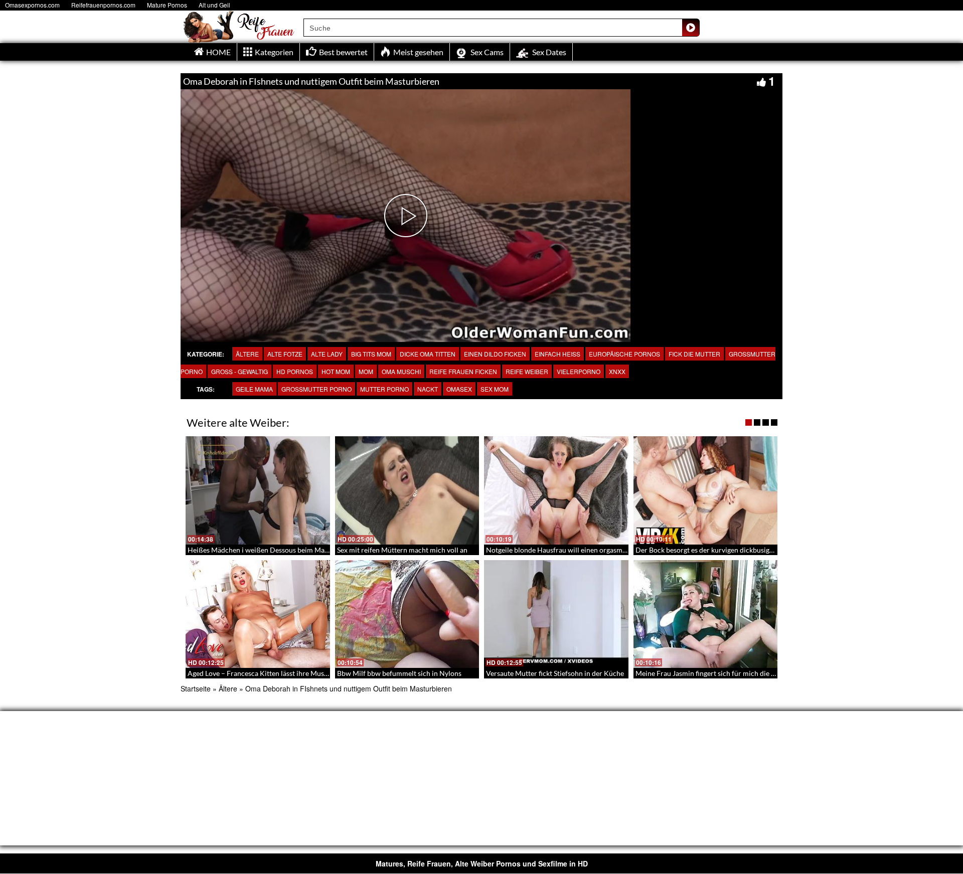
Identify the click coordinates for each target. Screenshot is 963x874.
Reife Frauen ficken (463, 371)
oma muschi (401, 371)
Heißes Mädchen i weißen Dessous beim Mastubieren (271, 550)
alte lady (327, 353)
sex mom (494, 389)
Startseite (196, 688)
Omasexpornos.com (32, 5)
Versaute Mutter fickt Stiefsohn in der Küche (555, 673)
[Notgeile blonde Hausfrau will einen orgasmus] (556, 490)
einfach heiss (557, 353)
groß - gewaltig (239, 371)
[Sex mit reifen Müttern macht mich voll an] (407, 490)
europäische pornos (624, 353)
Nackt (427, 389)
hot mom (336, 371)
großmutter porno (316, 389)
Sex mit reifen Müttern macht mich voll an (402, 550)
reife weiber (527, 371)
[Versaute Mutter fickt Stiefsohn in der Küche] (556, 614)
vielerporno (578, 371)
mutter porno (384, 389)
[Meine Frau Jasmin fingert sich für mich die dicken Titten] (705, 614)
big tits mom (371, 353)
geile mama (254, 389)
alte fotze (284, 353)
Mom (366, 371)
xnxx (617, 371)
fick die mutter (694, 353)
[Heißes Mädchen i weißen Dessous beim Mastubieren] (258, 490)
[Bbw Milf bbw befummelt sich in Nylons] (407, 614)
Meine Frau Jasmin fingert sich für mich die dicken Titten (723, 673)
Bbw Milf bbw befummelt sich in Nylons (399, 673)
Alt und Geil (214, 5)
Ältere (247, 353)
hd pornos (294, 371)
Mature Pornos (167, 5)
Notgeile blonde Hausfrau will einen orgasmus (557, 550)
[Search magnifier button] (690, 27)
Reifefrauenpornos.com (103, 5)
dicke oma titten (427, 353)
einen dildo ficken (495, 353)
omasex (459, 389)
